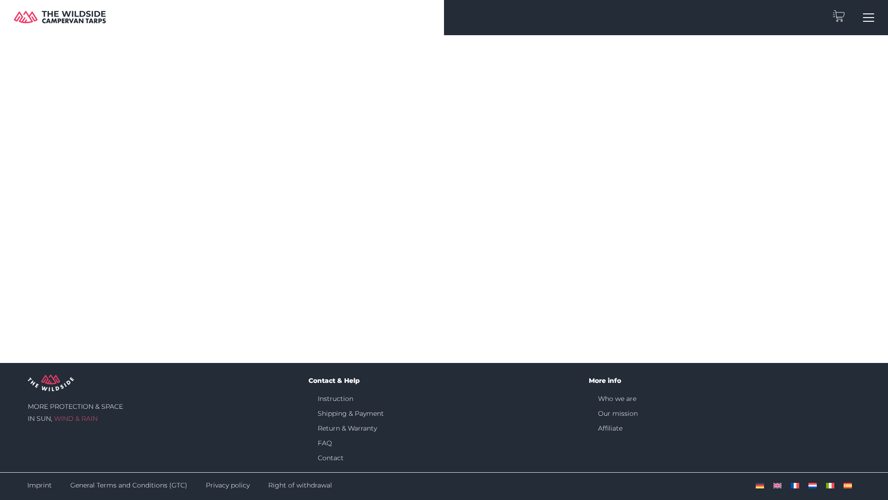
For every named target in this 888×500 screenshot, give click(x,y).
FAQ (325, 443)
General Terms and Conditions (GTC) (128, 485)
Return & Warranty (347, 428)
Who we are (617, 398)
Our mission (618, 413)
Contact (331, 458)
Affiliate (610, 428)
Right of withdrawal (300, 485)
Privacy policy (228, 485)
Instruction (335, 398)
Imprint (39, 485)
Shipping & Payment (351, 413)
